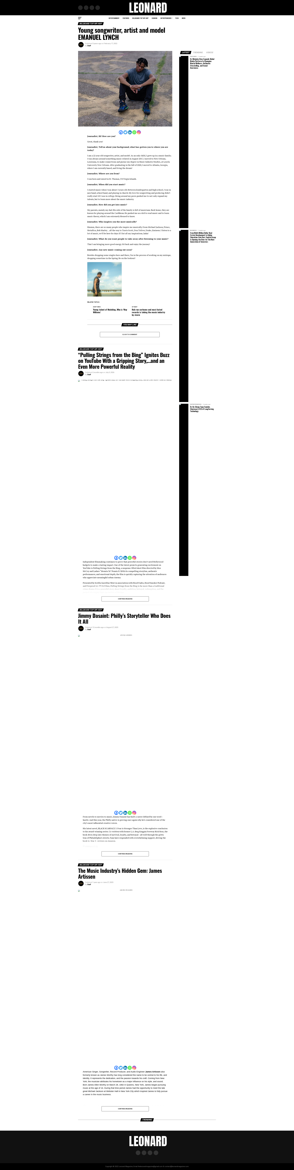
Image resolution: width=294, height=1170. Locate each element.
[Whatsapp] (134, 132)
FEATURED (126, 18)
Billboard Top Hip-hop (140, 18)
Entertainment (114, 18)
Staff (89, 46)
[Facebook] (121, 132)
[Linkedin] (130, 132)
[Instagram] (139, 132)
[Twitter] (125, 132)
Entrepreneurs (165, 18)
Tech (177, 18)
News (183, 18)
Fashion (154, 18)
